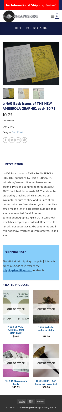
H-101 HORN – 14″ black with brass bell (46, 383)
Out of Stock (40, 28)
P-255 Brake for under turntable (46, 329)
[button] (52, 16)
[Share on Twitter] (12, 140)
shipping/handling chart (17, 270)
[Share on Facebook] (6, 140)
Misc (27, 28)
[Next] (54, 63)
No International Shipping (31, 5)
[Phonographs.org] (25, 16)
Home (18, 28)
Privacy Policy (49, 407)
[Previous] (8, 63)
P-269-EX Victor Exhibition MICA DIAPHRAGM (16, 330)
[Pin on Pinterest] (24, 140)
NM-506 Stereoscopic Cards (16, 383)
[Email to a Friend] (18, 140)
